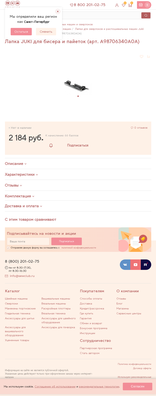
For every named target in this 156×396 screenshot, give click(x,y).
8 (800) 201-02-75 (22, 261)
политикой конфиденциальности (78, 247)
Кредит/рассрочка (92, 308)
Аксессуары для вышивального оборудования (15, 331)
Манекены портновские (20, 308)
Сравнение (131, 3)
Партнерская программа (96, 348)
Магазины (122, 308)
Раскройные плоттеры (56, 308)
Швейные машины (16, 298)
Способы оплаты (91, 298)
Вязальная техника (53, 313)
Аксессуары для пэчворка (58, 327)
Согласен (137, 386)
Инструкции (87, 333)
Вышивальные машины (55, 298)
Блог (119, 303)
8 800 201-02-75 (89, 5)
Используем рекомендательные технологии (134, 378)
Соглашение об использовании (55, 386)
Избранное (125, 3)
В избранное (142, 56)
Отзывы (121, 298)
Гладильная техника (17, 313)
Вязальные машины (53, 303)
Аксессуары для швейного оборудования (58, 320)
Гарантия (86, 318)
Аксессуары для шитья (19, 318)
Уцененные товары (17, 340)
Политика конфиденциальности (134, 364)
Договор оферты (142, 368)
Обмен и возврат (91, 323)
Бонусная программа (93, 328)
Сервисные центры (128, 313)
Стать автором (89, 353)
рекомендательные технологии (99, 386)
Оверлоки (11, 303)
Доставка (86, 303)
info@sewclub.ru (22, 276)
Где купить (86, 313)
